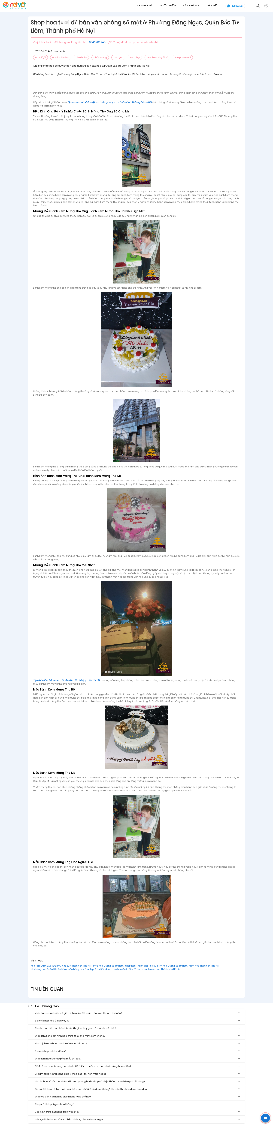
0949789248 (97, 42)
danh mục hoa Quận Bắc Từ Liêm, (124, 969)
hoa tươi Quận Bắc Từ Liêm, (46, 965)
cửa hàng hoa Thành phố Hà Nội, (86, 969)
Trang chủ (145, 5)
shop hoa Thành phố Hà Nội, (140, 965)
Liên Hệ (212, 5)
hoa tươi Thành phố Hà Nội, (76, 965)
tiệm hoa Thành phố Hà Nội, (204, 965)
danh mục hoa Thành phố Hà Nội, (162, 969)
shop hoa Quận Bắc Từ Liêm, (108, 965)
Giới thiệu (168, 5)
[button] (195, 5)
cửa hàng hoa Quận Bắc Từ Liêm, (49, 969)
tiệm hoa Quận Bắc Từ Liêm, (172, 965)
